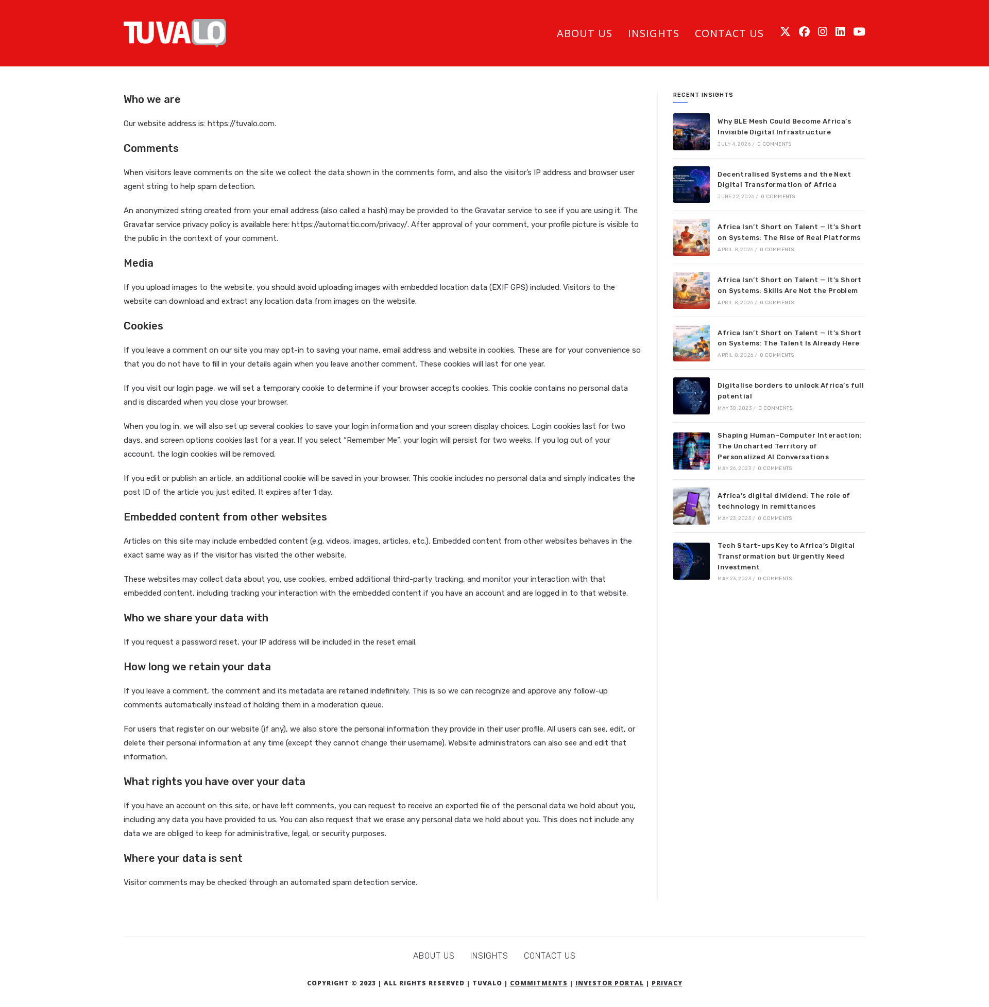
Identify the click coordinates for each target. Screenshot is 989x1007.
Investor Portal (609, 983)
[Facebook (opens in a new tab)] (804, 31)
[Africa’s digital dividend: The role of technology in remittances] (691, 506)
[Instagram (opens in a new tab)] (822, 31)
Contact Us (550, 956)
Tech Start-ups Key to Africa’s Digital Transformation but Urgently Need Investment (786, 556)
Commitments (539, 983)
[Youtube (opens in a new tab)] (859, 31)
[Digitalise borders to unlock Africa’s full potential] (691, 395)
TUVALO (487, 983)
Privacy (667, 983)
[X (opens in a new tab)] (785, 31)
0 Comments (774, 144)
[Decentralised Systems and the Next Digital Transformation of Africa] (691, 184)
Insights (489, 956)
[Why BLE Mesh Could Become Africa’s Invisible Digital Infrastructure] (691, 131)
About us (434, 956)
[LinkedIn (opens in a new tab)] (840, 31)
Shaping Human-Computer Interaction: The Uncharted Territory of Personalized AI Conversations (790, 446)
